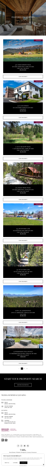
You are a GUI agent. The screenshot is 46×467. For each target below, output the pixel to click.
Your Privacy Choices (23, 465)
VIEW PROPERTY (23, 76)
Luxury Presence (32, 452)
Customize (15, 462)
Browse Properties (23, 384)
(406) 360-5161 (8, 407)
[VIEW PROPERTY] (23, 75)
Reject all (7, 462)
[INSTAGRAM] (21, 446)
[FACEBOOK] (18, 446)
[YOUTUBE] (24, 446)
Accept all (23, 462)
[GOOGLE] (28, 446)
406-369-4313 (8, 417)
